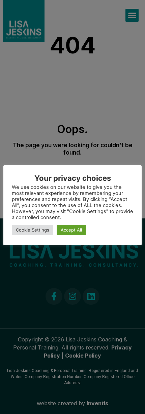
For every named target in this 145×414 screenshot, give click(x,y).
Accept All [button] (71, 230)
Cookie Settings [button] (32, 230)
